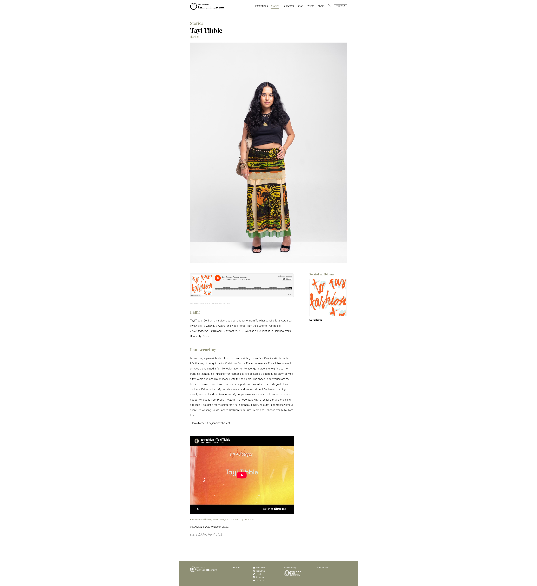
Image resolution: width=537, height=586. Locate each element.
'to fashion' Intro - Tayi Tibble (220, 303)
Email (238, 567)
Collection (288, 6)
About (321, 6)
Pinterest (260, 577)
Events (310, 6)
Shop (300, 6)
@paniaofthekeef (220, 423)
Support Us (340, 6)
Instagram (260, 571)
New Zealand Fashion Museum (200, 303)
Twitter (259, 574)
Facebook (260, 567)
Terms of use (322, 567)
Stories (275, 6)
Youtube (260, 580)
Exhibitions (261, 6)
